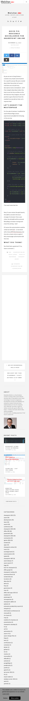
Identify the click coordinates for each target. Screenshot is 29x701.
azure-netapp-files (10, 636)
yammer (7, 683)
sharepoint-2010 (9, 529)
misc (6, 590)
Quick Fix (22, 254)
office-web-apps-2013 (11, 592)
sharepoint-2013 (9, 515)
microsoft (7, 613)
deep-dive (7, 581)
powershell (8, 533)
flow (6, 586)
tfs (5, 674)
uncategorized (9, 551)
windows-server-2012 (10, 679)
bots (6, 640)
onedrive (7, 595)
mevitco (7, 654)
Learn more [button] (6, 694)
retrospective (8, 599)
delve (6, 583)
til (5, 626)
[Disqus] (14, 297)
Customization (16, 268)
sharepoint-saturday (10, 624)
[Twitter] (21, 21)
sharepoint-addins (10, 601)
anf (5, 629)
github (6, 649)
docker (6, 647)
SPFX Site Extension (16, 232)
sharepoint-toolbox (10, 572)
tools (6, 549)
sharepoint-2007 (9, 558)
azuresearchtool (9, 574)
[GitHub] (10, 21)
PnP (14, 229)
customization (9, 554)
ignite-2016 (8, 540)
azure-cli (7, 633)
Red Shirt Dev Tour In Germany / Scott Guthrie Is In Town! (14, 375)
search (7, 524)
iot (5, 652)
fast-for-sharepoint (10, 567)
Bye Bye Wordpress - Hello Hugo (15, 366)
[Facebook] (18, 21)
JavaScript (21, 256)
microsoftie (8, 656)
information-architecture (12, 611)
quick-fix (7, 670)
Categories (9, 512)
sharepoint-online (10, 547)
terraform (7, 579)
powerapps (8, 597)
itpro (6, 522)
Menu (26, 2)
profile (6, 667)
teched (7, 542)
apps (6, 545)
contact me (10, 414)
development (9, 520)
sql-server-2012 (9, 672)
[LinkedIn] (13, 21)
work (6, 681)
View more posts (11, 501)
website (7, 604)
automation (8, 631)
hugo (6, 565)
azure (6, 517)
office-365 (8, 531)
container (7, 645)
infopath (7, 608)
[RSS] (8, 21)
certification (8, 642)
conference (8, 526)
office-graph (8, 570)
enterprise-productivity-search (13, 606)
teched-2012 (8, 576)
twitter (5, 408)
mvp (6, 617)
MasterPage (12, 256)
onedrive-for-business (11, 620)
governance (8, 588)
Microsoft (16, 396)
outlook (7, 661)
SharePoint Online (16, 266)
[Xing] (16, 21)
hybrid (6, 556)
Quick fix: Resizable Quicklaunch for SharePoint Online (14, 34)
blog (6, 638)
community (8, 538)
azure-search (8, 563)
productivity (8, 665)
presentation (8, 622)
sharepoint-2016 (9, 536)
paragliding (8, 663)
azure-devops (8, 561)
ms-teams (7, 615)
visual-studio (8, 677)
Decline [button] (5, 698)
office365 (7, 658)
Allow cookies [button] (15, 698)
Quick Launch (13, 254)
